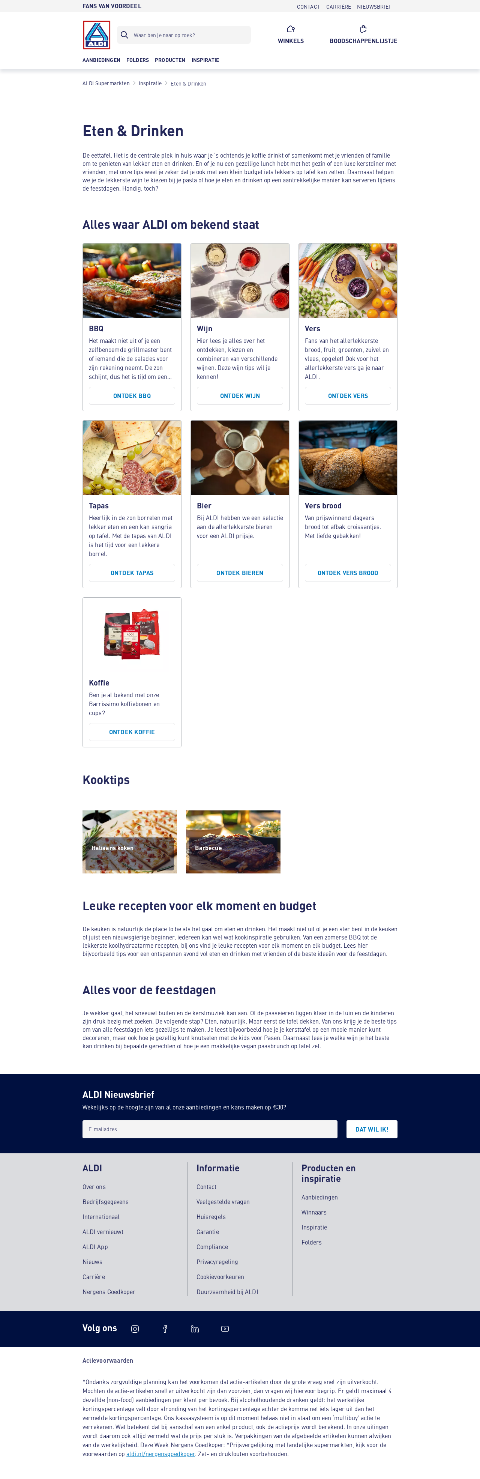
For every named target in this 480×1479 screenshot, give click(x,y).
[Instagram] (135, 1329)
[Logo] (96, 35)
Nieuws (92, 1261)
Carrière (93, 1276)
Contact (206, 1186)
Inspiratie (314, 1227)
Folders (312, 1242)
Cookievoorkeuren (220, 1276)
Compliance (212, 1246)
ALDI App (95, 1246)
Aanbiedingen (320, 1197)
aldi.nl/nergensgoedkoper (160, 1453)
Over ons (94, 1186)
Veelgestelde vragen (223, 1201)
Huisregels (211, 1216)
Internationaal (101, 1216)
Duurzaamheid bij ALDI (227, 1291)
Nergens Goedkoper (108, 1291)
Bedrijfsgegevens (105, 1201)
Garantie (207, 1231)
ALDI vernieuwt (102, 1231)
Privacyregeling (217, 1261)
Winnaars (314, 1212)
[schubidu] (165, 1329)
